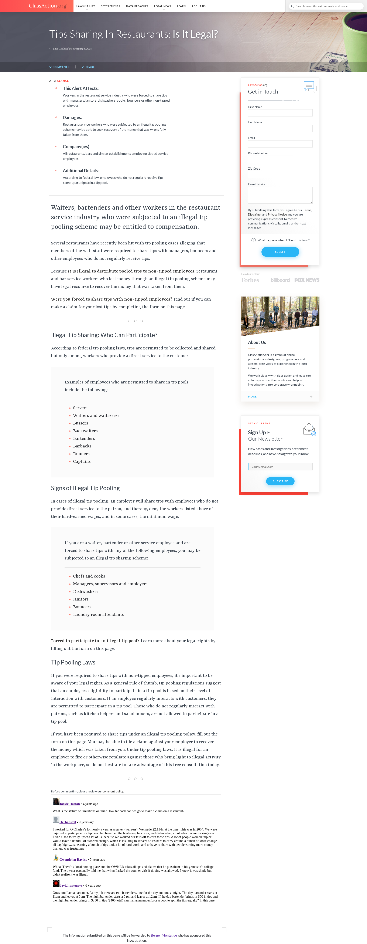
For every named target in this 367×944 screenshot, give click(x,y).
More (252, 396)
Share (90, 66)
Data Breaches (137, 6)
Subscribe (280, 481)
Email (251, 137)
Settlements (110, 6)
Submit (280, 251)
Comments (61, 66)
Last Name (255, 122)
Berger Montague (164, 935)
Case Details (256, 184)
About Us (199, 6)
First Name (255, 107)
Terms (307, 210)
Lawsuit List (85, 6)
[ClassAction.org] (37, 6)
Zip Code (254, 168)
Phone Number (258, 153)
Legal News (162, 6)
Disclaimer (255, 214)
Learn (181, 6)
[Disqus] (136, 849)
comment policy (113, 791)
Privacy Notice (277, 214)
